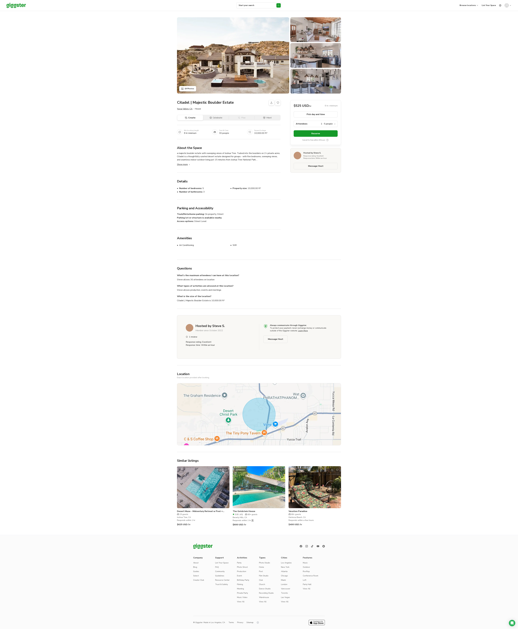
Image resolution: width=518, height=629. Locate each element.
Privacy (240, 622)
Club (261, 580)
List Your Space (489, 5)
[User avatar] (507, 5)
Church (262, 584)
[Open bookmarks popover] (278, 102)
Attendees (301, 123)
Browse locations (468, 5)
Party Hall (307, 584)
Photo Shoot (242, 567)
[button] (512, 623)
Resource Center (222, 580)
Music (305, 562)
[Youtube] (318, 546)
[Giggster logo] (203, 546)
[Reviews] (323, 546)
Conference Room (310, 575)
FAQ (217, 567)
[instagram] (306, 546)
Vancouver (285, 588)
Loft (304, 580)
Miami (283, 580)
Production (241, 571)
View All (240, 601)
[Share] (271, 102)
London (284, 584)
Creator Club (198, 580)
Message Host (315, 166)
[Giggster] (16, 5)
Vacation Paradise (298, 511)
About (195, 562)
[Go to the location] (203, 487)
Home (261, 567)
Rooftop (306, 571)
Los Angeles (286, 562)
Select (196, 575)
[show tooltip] (327, 140)
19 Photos (189, 88)
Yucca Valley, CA (184, 108)
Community (220, 571)
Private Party (242, 593)
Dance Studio (265, 588)
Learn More (303, 330)
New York (285, 567)
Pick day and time (316, 114)
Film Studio (263, 575)
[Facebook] (301, 546)
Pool (261, 571)
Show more (182, 164)
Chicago (284, 575)
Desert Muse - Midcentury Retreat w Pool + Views (200, 511)
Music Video (242, 597)
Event (239, 575)
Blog (195, 567)
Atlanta (284, 571)
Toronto (284, 593)
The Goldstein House (244, 511)
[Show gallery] (233, 55)
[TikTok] (312, 546)
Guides (196, 571)
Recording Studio (266, 593)
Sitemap (249, 622)
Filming (240, 584)
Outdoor (306, 567)
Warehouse (264, 597)
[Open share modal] (220, 470)
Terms (231, 622)
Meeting (240, 588)
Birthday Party (243, 580)
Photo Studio (264, 562)
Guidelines (219, 575)
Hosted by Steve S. (312, 153)
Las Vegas (285, 597)
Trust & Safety (221, 584)
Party (239, 562)
